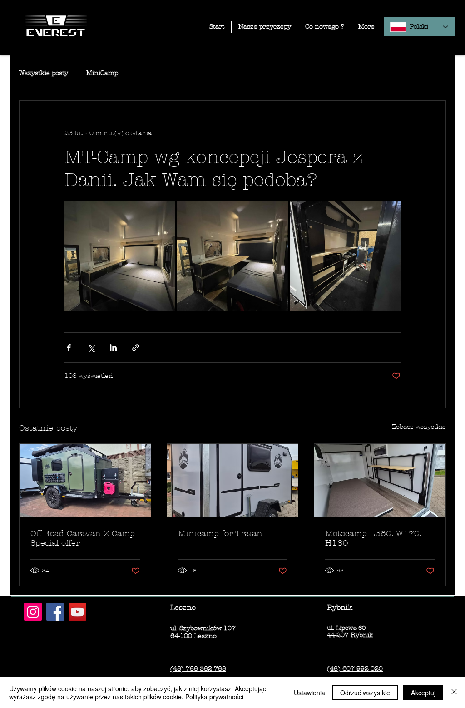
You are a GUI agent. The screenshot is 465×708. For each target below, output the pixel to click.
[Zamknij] (454, 692)
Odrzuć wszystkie (365, 692)
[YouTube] (77, 612)
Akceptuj (423, 692)
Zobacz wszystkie (419, 427)
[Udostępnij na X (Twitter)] (91, 347)
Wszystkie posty (43, 73)
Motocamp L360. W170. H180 (373, 538)
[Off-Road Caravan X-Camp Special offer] (85, 480)
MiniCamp (102, 73)
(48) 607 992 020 (355, 669)
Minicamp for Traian (220, 533)
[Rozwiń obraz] (119, 256)
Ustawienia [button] (309, 692)
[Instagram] (33, 612)
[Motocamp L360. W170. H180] (379, 480)
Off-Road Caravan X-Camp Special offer (82, 538)
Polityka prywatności (214, 696)
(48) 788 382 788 (198, 669)
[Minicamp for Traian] (232, 480)
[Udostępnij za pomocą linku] (135, 347)
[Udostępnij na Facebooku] (68, 347)
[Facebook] (55, 612)
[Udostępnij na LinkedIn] (113, 347)
